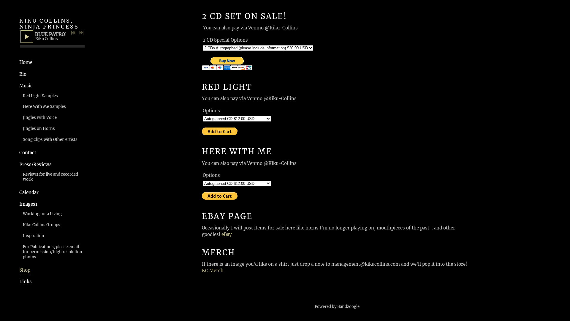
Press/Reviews (35, 164)
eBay (226, 234)
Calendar (29, 192)
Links (25, 281)
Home (25, 62)
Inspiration (33, 235)
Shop (24, 270)
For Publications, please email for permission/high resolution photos (52, 251)
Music (26, 86)
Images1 (28, 204)
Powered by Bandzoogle (337, 306)
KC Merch (213, 270)
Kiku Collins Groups (41, 224)
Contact (27, 152)
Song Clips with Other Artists (50, 139)
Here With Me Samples (44, 106)
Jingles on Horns (39, 128)
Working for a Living (42, 213)
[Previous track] (73, 32)
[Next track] (81, 32)
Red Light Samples (40, 95)
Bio (22, 74)
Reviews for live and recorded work (50, 177)
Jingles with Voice (40, 117)
